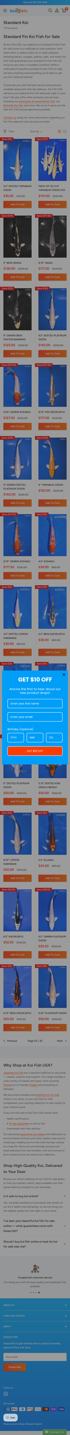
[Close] (64, 675)
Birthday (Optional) (20, 729)
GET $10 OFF (35, 751)
